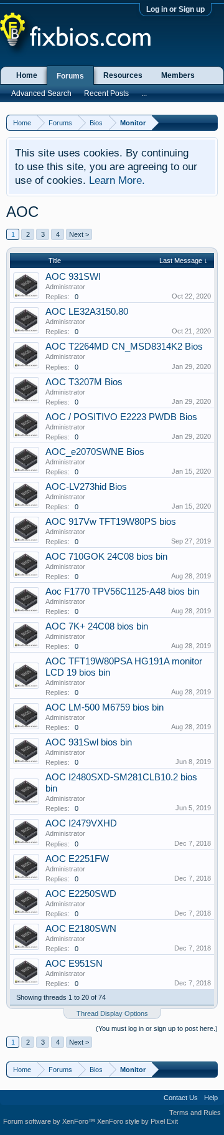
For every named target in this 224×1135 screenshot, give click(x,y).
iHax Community (112, 1093)
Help (211, 1097)
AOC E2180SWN (80, 929)
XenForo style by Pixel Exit (137, 1121)
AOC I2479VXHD (81, 823)
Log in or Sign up (175, 9)
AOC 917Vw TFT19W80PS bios (110, 522)
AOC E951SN (74, 964)
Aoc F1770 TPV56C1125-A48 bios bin (122, 591)
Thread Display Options (112, 1013)
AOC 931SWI (73, 277)
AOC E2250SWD (80, 894)
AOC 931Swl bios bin (88, 742)
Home (26, 75)
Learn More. (117, 180)
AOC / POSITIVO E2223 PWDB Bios (121, 417)
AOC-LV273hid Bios (86, 487)
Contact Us (181, 1097)
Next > (79, 234)
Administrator (65, 286)
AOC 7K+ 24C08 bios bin (96, 626)
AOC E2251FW (77, 859)
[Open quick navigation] (210, 122)
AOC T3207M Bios (84, 382)
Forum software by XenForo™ (50, 1121)
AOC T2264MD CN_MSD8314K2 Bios (124, 347)
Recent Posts (106, 93)
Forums (70, 76)
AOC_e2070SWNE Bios (94, 452)
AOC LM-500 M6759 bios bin (104, 707)
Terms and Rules (195, 1112)
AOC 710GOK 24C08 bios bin (106, 557)
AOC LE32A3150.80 (86, 312)
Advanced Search (41, 93)
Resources (122, 75)
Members (178, 75)
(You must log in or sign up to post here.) (157, 1028)
